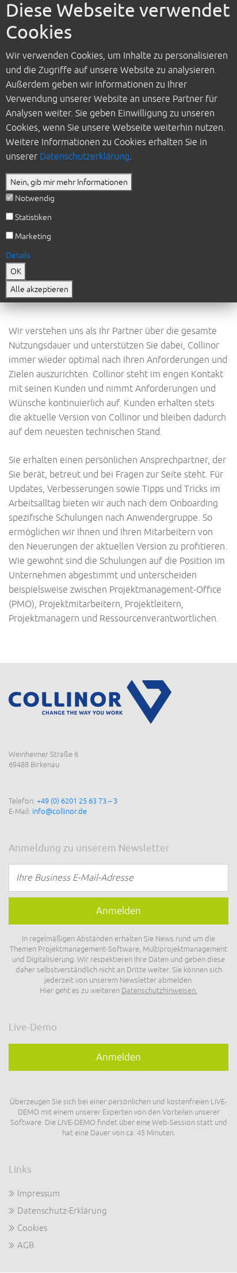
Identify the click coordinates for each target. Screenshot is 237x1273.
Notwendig (35, 198)
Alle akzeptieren (39, 289)
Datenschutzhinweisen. (159, 990)
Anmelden (118, 1057)
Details (18, 255)
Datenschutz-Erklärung (62, 1211)
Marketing (33, 236)
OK (15, 271)
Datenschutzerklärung (84, 156)
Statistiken (33, 217)
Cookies (32, 1228)
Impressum (38, 1193)
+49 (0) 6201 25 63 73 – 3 (77, 801)
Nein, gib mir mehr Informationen (69, 182)
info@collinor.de (59, 811)
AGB (25, 1245)
